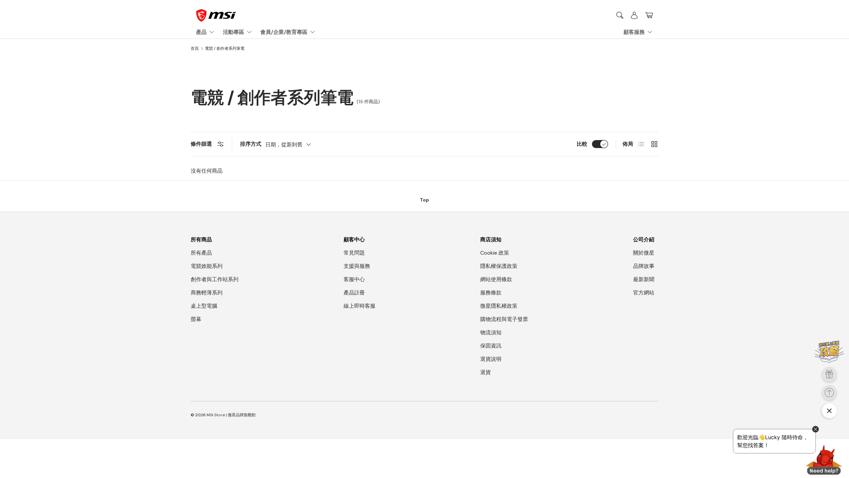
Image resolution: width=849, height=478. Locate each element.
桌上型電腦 (204, 305)
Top (424, 200)
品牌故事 (643, 266)
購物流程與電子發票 (504, 319)
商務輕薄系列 (207, 292)
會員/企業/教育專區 (283, 32)
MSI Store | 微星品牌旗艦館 (231, 415)
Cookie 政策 (494, 252)
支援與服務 (357, 266)
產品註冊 (354, 292)
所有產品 (201, 252)
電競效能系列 (207, 266)
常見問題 (354, 252)
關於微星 (643, 252)
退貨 (485, 372)
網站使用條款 (496, 279)
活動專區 (233, 32)
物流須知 (490, 332)
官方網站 (643, 292)
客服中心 (354, 279)
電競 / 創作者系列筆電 (224, 48)
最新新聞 (643, 279)
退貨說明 (490, 359)
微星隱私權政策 (498, 305)
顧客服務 (634, 32)
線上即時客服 (359, 305)
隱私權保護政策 (498, 266)
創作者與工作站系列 (214, 279)
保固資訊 (490, 345)
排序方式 (250, 143)
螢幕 (196, 319)
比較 (582, 143)
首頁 (195, 48)
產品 (201, 32)
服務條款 (490, 292)
